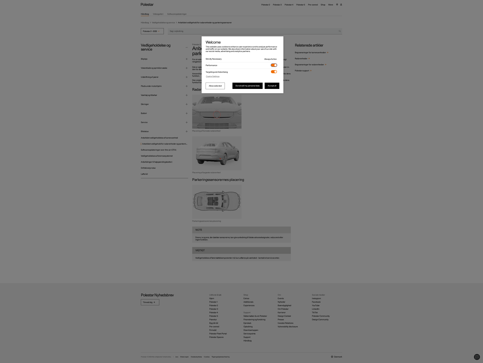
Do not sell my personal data (247, 86)
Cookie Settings (212, 76)
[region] (242, 64)
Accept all (272, 86)
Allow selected (215, 86)
